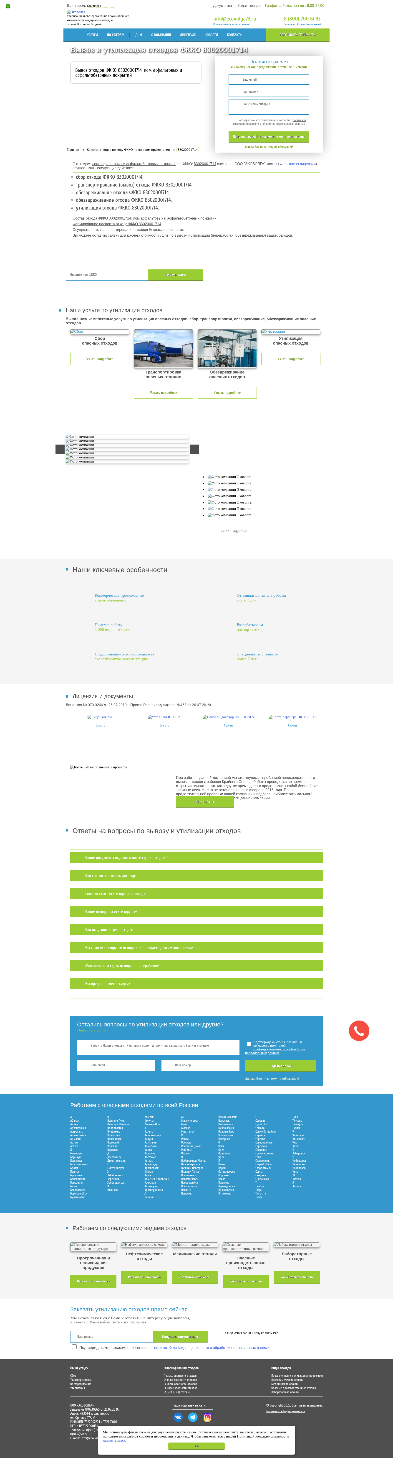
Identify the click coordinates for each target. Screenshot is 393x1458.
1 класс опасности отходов (180, 1376)
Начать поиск (176, 275)
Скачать (100, 725)
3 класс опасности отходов (180, 1384)
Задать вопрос (249, 6)
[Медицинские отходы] (195, 1244)
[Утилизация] (290, 331)
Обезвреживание (80, 1384)
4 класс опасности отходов (180, 1388)
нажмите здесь (114, 1440)
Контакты (234, 35)
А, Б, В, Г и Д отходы (177, 1392)
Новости (211, 35)
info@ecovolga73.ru (234, 18)
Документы (222, 6)
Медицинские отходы (284, 1384)
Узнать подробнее (99, 359)
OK (197, 1446)
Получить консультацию (180, 1337)
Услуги (92, 35)
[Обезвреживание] (227, 348)
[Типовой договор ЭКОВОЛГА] (228, 717)
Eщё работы (205, 802)
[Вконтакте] (178, 1422)
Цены (138, 35)
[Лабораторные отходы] (297, 1244)
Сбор (73, 1376)
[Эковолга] (76, 12)
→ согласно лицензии (297, 164)
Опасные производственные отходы (293, 1388)
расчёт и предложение (269, 136)
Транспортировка (80, 1380)
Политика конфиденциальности (285, 1411)
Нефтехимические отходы (287, 1380)
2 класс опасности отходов (180, 1380)
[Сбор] (99, 331)
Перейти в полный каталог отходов (269, 275)
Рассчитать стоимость (297, 35)
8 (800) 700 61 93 (302, 18)
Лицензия (188, 35)
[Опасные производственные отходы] (246, 1246)
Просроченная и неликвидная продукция (297, 1376)
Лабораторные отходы (285, 1392)
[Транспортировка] (163, 348)
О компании (161, 35)
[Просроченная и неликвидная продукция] (93, 1246)
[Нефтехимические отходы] (144, 1244)
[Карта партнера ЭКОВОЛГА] (293, 717)
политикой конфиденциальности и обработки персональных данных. (269, 122)
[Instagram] (207, 1422)
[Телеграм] (193, 1422)
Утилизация (77, 1388)
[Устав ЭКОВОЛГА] (164, 717)
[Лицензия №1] (100, 717)
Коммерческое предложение (231, 24)
